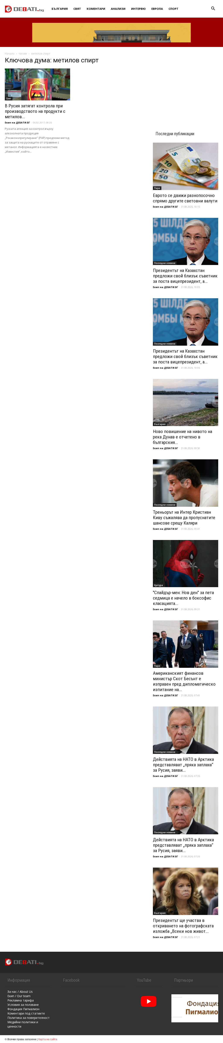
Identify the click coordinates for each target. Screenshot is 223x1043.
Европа (157, 9)
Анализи (118, 9)
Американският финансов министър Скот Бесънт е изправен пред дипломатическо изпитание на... (184, 681)
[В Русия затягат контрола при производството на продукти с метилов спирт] (37, 84)
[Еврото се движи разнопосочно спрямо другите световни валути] (185, 166)
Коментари (96, 9)
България (60, 9)
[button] (213, 9)
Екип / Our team (18, 996)
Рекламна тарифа (20, 1000)
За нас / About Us (20, 992)
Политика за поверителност (28, 1018)
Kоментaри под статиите (26, 1013)
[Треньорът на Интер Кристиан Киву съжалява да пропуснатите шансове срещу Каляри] (185, 483)
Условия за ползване (23, 1005)
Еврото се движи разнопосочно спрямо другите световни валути (185, 198)
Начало (10, 53)
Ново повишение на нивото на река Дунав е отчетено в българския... (182, 437)
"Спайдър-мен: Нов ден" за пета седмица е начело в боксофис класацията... (183, 598)
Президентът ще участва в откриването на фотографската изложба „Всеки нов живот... (183, 926)
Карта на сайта (47, 1039)
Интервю (138, 9)
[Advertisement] (185, 85)
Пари (157, 188)
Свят (77, 9)
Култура (158, 585)
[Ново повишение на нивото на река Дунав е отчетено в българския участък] (185, 402)
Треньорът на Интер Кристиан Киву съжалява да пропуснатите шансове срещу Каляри (184, 518)
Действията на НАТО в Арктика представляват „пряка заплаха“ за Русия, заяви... (183, 765)
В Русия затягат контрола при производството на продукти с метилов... (35, 111)
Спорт (173, 9)
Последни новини (164, 263)
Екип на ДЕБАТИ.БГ (17, 122)
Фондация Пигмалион (23, 1009)
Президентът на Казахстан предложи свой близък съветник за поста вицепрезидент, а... (185, 276)
